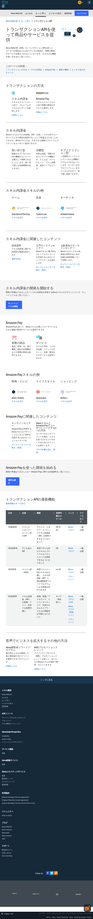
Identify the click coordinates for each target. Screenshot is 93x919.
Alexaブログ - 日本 (71, 599)
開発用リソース (7, 779)
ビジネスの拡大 (7, 703)
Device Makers (7, 830)
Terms (48, 917)
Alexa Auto (5, 833)
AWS (3, 839)
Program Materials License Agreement (15, 800)
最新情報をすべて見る (15, 503)
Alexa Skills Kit (12, 21)
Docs (54, 917)
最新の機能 (64, 69)
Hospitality (5, 736)
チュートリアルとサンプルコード (14, 718)
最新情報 (5, 706)
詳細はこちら (17, 115)
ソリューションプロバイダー (12, 742)
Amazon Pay (50, 69)
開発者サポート (7, 850)
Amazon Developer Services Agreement (15, 797)
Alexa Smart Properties (11, 732)
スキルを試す (17, 217)
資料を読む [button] (12, 481)
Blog (71, 917)
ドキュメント (6, 720)
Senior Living (6, 739)
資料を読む (16, 259)
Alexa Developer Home (82, 917)
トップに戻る (46, 679)
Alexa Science (7, 836)
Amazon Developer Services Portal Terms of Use (18, 803)
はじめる (5, 697)
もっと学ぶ (26, 21)
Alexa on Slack (7, 815)
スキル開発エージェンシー (11, 724)
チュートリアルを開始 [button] (13, 305)
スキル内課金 (36, 69)
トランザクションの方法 (16, 69)
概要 (3, 753)
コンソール (81, 13)
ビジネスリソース (8, 782)
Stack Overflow (7, 856)
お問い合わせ (6, 853)
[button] (8, 913)
